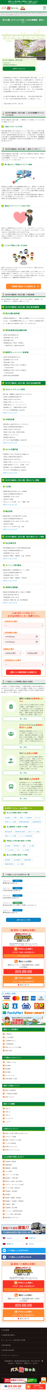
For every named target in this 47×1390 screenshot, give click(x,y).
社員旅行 (8, 817)
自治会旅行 (17, 860)
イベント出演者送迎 (25, 836)
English (9, 1238)
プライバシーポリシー (11, 1355)
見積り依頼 (8, 1050)
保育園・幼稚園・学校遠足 (13, 1198)
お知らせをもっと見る (23, 920)
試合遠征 (8, 846)
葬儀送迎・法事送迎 (11, 1168)
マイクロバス (9, 1118)
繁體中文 (10, 1244)
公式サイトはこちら (19, 68)
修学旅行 (16, 846)
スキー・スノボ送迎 (23, 850)
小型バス (7, 1115)
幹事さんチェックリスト (12, 1150)
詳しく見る (23, 719)
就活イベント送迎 (10, 836)
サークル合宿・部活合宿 (12, 1188)
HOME (2, 13)
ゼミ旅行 (31, 846)
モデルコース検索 (10, 1136)
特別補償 (7, 1069)
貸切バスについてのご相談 (13, 1047)
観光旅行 (8, 860)
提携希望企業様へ (9, 1335)
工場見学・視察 (10, 1204)
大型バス (7, 1108)
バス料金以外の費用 (11, 1093)
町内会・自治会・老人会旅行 (14, 1181)
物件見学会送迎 (20, 832)
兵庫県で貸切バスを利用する (23, 286)
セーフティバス (10, 1075)
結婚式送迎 (27, 860)
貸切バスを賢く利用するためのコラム (16, 1133)
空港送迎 (29, 817)
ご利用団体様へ (10, 1044)
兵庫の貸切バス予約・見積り (27, 13)
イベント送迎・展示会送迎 (13, 1214)
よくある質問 (9, 1037)
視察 (15, 817)
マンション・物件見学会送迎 (14, 1211)
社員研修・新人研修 (11, 1207)
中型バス (7, 1112)
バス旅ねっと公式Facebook (19, 1257)
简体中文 (32, 1238)
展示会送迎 (8, 832)
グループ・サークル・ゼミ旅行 (14, 1184)
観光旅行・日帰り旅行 (11, 1178)
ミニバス (7, 1122)
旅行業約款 (7, 1345)
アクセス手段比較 (10, 1143)
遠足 (24, 846)
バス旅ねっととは (10, 1062)
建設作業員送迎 (24, 822)
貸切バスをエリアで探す (12, 13)
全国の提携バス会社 (11, 1078)
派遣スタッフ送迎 (10, 822)
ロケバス (38, 817)
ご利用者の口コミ (10, 1040)
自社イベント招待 (33, 832)
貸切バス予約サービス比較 (13, 1140)
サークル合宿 (9, 850)
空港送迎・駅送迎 (10, 1161)
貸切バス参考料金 (10, 1090)
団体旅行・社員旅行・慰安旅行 (14, 1201)
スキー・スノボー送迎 (11, 1174)
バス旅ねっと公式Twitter (18, 1250)
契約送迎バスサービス (11, 1217)
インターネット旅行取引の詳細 (14, 1340)
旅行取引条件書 (8, 1350)
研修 (21, 817)
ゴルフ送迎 (20, 864)
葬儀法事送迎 (9, 864)
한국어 (31, 1244)
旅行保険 (7, 1072)
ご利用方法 (8, 1034)
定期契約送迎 (36, 822)
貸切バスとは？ (10, 1097)
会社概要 (6, 1330)
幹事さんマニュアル (11, 1146)
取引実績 (7, 1065)
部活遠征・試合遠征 (11, 1191)
